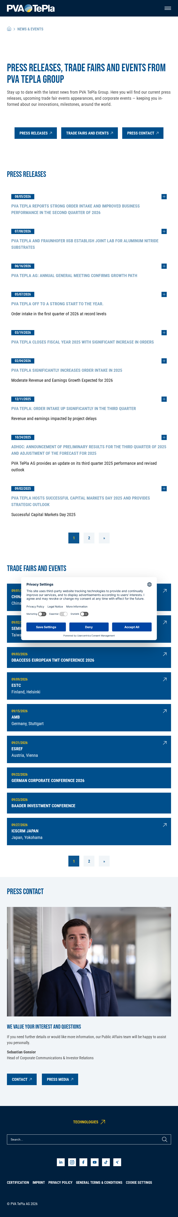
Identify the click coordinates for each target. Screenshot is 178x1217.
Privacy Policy (60, 1182)
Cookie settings (139, 1182)
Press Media (58, 1079)
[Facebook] (83, 1162)
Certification (18, 1182)
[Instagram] (72, 1162)
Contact (20, 1079)
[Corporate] (9, 29)
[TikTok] (106, 1162)
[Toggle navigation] (168, 8)
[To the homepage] (31, 8)
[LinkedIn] (61, 1162)
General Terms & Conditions (99, 1182)
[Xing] (117, 1162)
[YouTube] (95, 1162)
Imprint (39, 1182)
